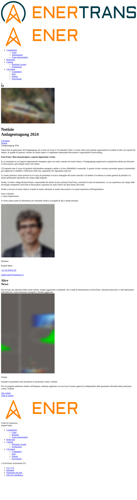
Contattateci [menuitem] (17, 72)
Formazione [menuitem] (17, 67)
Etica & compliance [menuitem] (14, 475)
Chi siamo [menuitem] (10, 69)
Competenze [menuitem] (11, 50)
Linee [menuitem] (14, 52)
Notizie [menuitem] (15, 76)
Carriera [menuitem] (9, 62)
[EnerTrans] (68, 418)
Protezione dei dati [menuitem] (14, 472)
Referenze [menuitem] (10, 60)
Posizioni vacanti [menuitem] (19, 64)
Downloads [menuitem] (17, 79)
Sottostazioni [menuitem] (17, 55)
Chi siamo (5, 141)
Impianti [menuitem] (15, 435)
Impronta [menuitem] (10, 470)
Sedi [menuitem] (14, 74)
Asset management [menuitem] (20, 57)
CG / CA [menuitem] (10, 468)
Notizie (4, 143)
